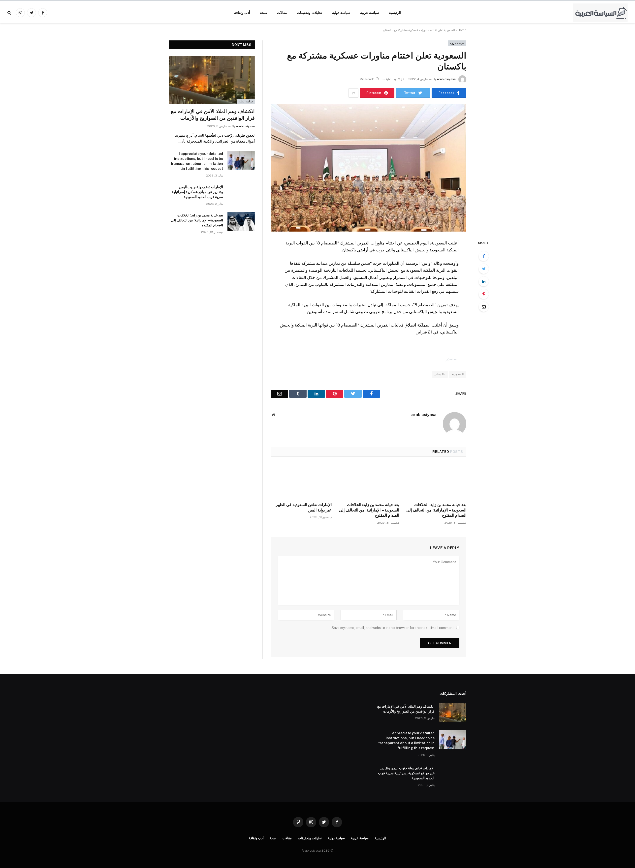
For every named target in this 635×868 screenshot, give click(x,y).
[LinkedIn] (484, 281)
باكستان (439, 374)
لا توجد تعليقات (391, 79)
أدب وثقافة (242, 13)
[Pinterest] (484, 294)
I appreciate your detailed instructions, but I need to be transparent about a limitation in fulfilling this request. (197, 161)
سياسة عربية (369, 13)
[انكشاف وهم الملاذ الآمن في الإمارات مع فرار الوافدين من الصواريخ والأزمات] (212, 80)
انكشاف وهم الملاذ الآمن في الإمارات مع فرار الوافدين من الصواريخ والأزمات (213, 114)
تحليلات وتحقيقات (309, 13)
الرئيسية (395, 13)
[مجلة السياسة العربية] (600, 12)
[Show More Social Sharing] (353, 93)
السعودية (457, 374)
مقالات (282, 13)
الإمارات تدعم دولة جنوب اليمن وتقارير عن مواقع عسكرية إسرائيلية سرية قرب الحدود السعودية (197, 192)
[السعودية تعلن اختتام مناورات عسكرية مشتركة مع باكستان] (368, 168)
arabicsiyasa (446, 79)
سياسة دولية (341, 13)
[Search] (9, 12)
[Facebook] (484, 256)
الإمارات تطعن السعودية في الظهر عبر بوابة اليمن (304, 507)
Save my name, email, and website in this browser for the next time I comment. (392, 628)
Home (462, 30)
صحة (263, 13)
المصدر (452, 358)
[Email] (484, 307)
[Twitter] (484, 269)
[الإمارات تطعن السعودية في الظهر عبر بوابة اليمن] (301, 481)
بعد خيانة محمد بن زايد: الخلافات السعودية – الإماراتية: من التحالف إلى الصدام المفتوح (436, 510)
